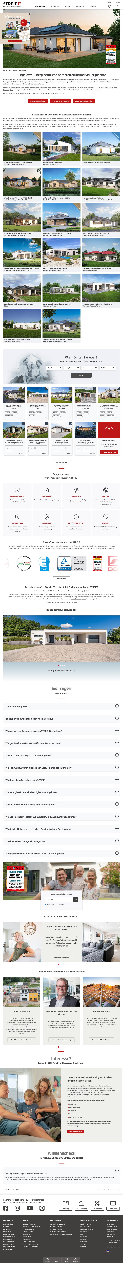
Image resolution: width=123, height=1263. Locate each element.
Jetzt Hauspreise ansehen (84, 101)
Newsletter (83, 1231)
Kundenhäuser (8, 1249)
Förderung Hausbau (56, 1226)
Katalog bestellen (85, 1224)
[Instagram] (17, 1208)
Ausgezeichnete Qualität (57, 1224)
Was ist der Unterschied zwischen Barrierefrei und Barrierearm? (38, 829)
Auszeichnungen (112, 1226)
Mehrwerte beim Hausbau (58, 1231)
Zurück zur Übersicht (12, 1190)
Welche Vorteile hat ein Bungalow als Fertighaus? (30, 804)
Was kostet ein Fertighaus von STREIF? (25, 779)
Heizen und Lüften (29, 1242)
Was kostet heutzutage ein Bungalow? (25, 841)
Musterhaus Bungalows (78, 599)
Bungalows (22, 70)
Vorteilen (55, 594)
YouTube (83, 1244)
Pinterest (83, 1247)
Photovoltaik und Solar (30, 1247)
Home (5, 70)
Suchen (81, 375)
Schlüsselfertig (27, 1234)
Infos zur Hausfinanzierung (61, 1040)
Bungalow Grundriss (25, 120)
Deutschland (50, 904)
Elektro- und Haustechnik (31, 1244)
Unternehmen (113, 1220)
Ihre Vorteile (55, 1220)
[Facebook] (5, 1208)
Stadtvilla (6, 1226)
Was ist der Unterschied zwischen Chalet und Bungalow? (34, 853)
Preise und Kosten (9, 1247)
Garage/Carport (28, 1231)
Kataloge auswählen (75, 1132)
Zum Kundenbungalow (62, 957)
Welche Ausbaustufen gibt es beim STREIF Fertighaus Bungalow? (38, 767)
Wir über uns (110, 1224)
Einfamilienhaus (8, 1224)
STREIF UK (113, 1251)
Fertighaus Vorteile (56, 1229)
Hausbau (27, 1220)
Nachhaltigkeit (8, 90)
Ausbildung (110, 1231)
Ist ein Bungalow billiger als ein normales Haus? (29, 718)
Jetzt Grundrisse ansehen (61, 101)
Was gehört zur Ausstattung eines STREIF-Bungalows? (33, 730)
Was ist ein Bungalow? (16, 706)
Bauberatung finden (86, 1229)
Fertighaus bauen (28, 1229)
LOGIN (118, 2)
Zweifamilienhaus (8, 1234)
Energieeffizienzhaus (29, 1224)
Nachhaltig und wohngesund (32, 1226)
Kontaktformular (85, 1226)
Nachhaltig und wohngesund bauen (61, 1234)
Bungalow (6, 1229)
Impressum (110, 1236)
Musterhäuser (7, 1239)
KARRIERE (108, 2)
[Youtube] (30, 1208)
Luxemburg (60, 904)
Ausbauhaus (27, 1236)
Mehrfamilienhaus (9, 1236)
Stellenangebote (112, 1229)
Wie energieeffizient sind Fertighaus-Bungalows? (31, 792)
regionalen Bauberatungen (16, 93)
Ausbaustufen (27, 1239)
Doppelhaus (7, 1231)
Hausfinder (83, 1236)
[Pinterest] (42, 1208)
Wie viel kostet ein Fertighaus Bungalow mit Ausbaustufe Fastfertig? (40, 816)
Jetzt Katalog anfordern (38, 101)
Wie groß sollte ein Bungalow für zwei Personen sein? (33, 743)
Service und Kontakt (89, 1220)
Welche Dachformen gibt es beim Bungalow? (28, 755)
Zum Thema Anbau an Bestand (21, 1040)
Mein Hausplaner (8, 1242)
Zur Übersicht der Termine (101, 1040)
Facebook (83, 1239)
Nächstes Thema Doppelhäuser (107, 1190)
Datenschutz (111, 1234)
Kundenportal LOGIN (113, 1247)
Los (76, 899)
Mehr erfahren (62, 579)
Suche (82, 1234)
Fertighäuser (13, 70)
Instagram (83, 1242)
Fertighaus (8, 1220)
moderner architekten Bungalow (77, 118)
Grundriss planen (8, 1244)
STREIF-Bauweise (71, 602)
